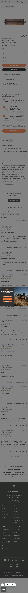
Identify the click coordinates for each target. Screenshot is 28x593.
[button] (7, 297)
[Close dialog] (0, 288)
